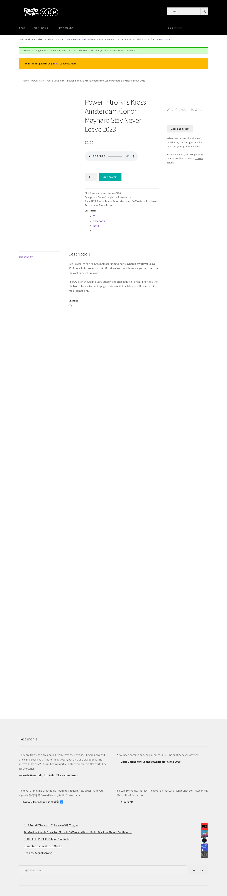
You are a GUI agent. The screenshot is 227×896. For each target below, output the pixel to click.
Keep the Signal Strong (38, 853)
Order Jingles (40, 27)
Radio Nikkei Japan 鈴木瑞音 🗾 (43, 802)
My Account (66, 27)
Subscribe (198, 870)
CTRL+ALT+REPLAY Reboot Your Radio (47, 839)
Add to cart (110, 177)
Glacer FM (127, 802)
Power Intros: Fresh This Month (43, 846)
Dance (100, 201)
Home (26, 80)
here (56, 63)
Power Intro (37, 80)
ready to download (76, 39)
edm (128, 201)
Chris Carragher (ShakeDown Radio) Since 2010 (150, 761)
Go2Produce (138, 201)
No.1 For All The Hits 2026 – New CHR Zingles (51, 825)
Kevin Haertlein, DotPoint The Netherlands (50, 775)
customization (162, 39)
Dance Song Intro (55, 80)
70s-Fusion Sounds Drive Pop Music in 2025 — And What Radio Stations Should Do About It (78, 832)
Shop (22, 27)
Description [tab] (26, 256)
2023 (93, 201)
